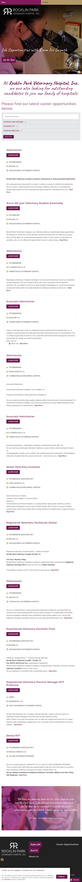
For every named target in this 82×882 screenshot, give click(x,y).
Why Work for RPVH (40, 863)
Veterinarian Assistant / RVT (68, 855)
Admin (61, 863)
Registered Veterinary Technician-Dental (31, 522)
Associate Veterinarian (20, 301)
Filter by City (9, 126)
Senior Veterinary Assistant (23, 466)
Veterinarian (14, 150)
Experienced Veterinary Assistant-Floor (30, 628)
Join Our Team (8, 59)
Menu (4, 2)
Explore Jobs (35, 844)
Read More (64, 240)
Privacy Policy (71, 875)
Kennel (61, 860)
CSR (60, 851)
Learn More (13, 155)
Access (76, 880)
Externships (63, 865)
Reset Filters (8, 136)
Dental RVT (13, 735)
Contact (45, 2)
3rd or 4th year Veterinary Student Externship (34, 203)
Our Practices (36, 860)
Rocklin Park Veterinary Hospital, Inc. (43, 83)
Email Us (34, 850)
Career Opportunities (67, 844)
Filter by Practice (11, 131)
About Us (34, 856)
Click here (7, 879)
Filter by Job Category (13, 122)
